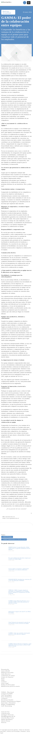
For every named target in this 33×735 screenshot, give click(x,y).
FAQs (3, 680)
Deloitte (16, 327)
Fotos (3, 678)
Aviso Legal (5, 683)
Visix (12, 80)
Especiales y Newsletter (8, 703)
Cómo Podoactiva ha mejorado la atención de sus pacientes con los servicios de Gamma (19, 623)
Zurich (13, 446)
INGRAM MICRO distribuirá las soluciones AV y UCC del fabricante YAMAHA (20, 580)
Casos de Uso (5, 711)
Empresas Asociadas (7, 672)
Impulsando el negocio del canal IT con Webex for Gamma (19, 612)
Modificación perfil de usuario (10, 686)
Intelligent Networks (7, 715)
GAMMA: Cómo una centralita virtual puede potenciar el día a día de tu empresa (19, 633)
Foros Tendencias (6, 696)
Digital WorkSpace (7, 719)
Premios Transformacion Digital (11, 701)
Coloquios (4, 698)
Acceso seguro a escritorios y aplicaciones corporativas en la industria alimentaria (18, 569)
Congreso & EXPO (7, 693)
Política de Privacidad (8, 684)
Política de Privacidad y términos (16, 731)
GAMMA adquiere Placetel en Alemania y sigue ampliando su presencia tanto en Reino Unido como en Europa (19, 645)
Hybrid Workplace (7, 536)
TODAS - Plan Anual (7, 692)
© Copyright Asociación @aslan (9, 729)
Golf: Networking (6, 706)
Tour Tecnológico (6, 695)
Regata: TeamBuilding (8, 704)
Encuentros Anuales (7, 700)
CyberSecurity (5, 713)
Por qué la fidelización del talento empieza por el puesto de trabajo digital (19, 558)
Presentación (5, 669)
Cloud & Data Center (7, 718)
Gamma (17, 504)
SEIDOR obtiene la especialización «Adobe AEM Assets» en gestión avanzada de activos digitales (19, 548)
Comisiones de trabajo (8, 675)
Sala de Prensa (5, 721)
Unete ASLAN (5, 671)
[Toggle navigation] (28, 2)
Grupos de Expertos (7, 677)
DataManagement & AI (8, 716)
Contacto (4, 681)
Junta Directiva (5, 674)
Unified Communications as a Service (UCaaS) (14, 539)
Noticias (3, 722)
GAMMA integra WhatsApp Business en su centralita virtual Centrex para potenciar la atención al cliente (18, 602)
